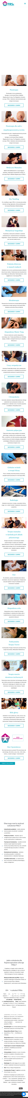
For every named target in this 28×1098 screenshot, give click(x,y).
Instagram (14, 1039)
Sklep (15, 1070)
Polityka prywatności (14, 1049)
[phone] (14, 1000)
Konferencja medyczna (15, 1071)
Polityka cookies (14, 1051)
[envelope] (14, 1022)
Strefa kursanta (13, 1077)
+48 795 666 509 (14, 1003)
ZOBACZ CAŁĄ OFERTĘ (7, 763)
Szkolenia (15, 1064)
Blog (15, 1068)
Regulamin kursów (14, 1054)
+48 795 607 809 (14, 1014)
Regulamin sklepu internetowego (14, 1053)
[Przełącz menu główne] (25, 3)
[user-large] (7, 1078)
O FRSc (15, 1062)
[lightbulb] (7, 1082)
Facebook (14, 1037)
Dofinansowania (15, 1066)
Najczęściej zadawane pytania (14, 1056)
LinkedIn (14, 1042)
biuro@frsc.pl (14, 1026)
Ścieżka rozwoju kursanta (16, 1081)
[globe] (14, 1034)
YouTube (14, 1040)
